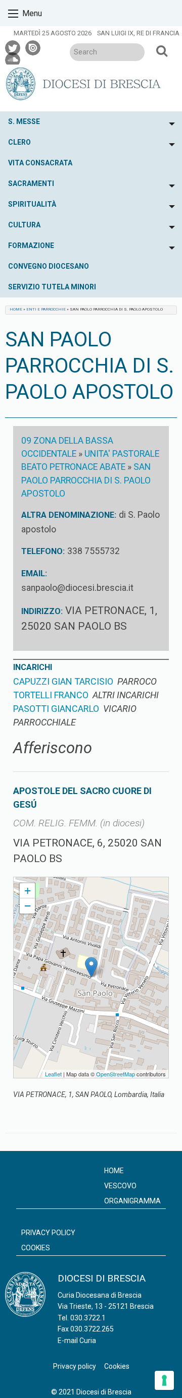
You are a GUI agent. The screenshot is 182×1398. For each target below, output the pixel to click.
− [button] (27, 905)
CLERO (19, 142)
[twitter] (13, 46)
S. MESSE (24, 121)
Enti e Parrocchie (46, 309)
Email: (34, 573)
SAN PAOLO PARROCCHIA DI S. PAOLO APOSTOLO (86, 480)
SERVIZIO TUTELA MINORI (52, 287)
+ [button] (27, 890)
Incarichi (32, 667)
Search (161, 50)
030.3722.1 (88, 1318)
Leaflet (53, 1074)
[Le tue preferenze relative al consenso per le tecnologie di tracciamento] (164, 1380)
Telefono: (43, 551)
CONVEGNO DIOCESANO (48, 266)
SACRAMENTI (31, 183)
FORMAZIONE (31, 245)
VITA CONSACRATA (40, 163)
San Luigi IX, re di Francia (138, 33)
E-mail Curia (77, 1340)
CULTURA (24, 225)
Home (16, 309)
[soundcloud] (13, 58)
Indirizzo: (42, 611)
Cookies (35, 1248)
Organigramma (132, 1201)
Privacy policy (48, 1233)
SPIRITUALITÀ (32, 204)
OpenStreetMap (115, 1074)
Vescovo (120, 1186)
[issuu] (33, 46)
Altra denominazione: (68, 515)
